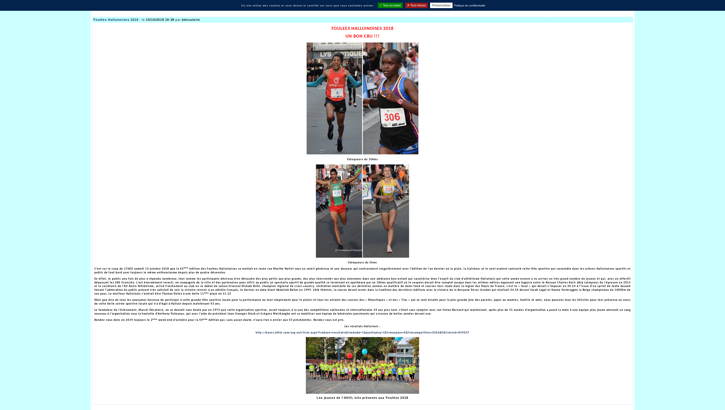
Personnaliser (441, 5)
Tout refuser (418, 5)
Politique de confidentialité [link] (469, 5)
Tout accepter (391, 5)
